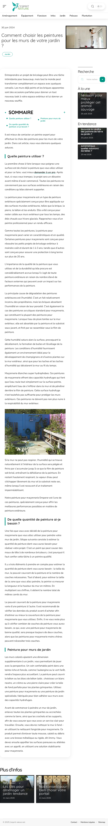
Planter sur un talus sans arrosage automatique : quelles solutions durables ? (91, 145)
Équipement (44, 783)
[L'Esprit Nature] (20, 6)
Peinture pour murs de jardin (50, 119)
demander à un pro (44, 172)
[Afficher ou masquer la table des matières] (49, 112)
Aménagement (9, 783)
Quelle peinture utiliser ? (20, 118)
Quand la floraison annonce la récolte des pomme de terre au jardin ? (92, 130)
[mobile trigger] (5, 6)
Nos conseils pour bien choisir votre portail (53, 790)
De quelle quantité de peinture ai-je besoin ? (19, 125)
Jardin (7, 54)
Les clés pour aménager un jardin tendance (15, 790)
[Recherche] (92, 6)
